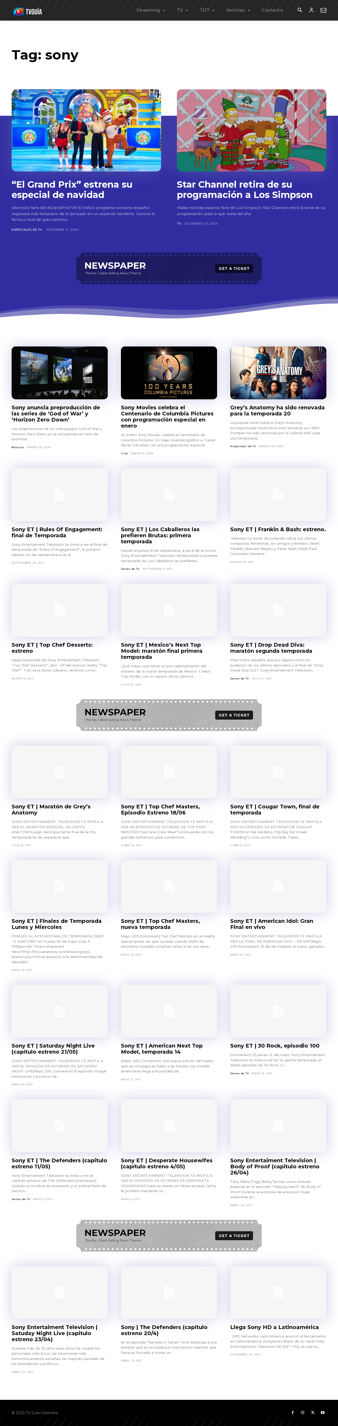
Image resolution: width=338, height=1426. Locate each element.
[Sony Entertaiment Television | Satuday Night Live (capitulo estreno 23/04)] (60, 1292)
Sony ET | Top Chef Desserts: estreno (52, 648)
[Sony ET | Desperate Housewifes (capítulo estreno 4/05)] (169, 1125)
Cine (124, 453)
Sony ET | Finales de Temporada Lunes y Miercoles (57, 924)
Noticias (18, 447)
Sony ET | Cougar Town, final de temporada (275, 809)
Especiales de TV (27, 230)
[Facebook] (292, 1412)
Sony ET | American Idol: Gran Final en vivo (271, 924)
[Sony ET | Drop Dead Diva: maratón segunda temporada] (278, 610)
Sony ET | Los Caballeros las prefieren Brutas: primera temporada (160, 535)
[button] (300, 10)
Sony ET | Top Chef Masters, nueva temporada (160, 924)
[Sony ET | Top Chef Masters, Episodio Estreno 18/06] (169, 772)
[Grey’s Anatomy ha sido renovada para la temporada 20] (278, 372)
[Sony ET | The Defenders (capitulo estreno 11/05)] (60, 1125)
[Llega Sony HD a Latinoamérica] (278, 1292)
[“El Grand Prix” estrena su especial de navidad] (86, 130)
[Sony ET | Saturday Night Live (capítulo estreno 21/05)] (60, 1011)
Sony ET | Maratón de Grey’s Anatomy (51, 809)
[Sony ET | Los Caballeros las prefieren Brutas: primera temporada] (169, 494)
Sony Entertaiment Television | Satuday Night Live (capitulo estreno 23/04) (54, 1333)
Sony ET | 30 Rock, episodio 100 (275, 1046)
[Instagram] (302, 1412)
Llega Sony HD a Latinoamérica (274, 1327)
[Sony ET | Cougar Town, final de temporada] (278, 772)
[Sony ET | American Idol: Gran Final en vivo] (278, 886)
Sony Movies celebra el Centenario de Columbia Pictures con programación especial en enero (167, 416)
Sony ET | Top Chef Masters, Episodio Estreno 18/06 (160, 809)
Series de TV (130, 569)
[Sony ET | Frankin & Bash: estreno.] (278, 494)
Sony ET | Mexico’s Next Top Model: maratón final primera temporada (162, 651)
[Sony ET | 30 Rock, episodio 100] (278, 1011)
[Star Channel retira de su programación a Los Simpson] (251, 130)
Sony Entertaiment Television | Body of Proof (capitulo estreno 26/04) (275, 1166)
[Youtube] (322, 1412)
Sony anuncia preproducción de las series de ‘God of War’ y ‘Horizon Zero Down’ (56, 413)
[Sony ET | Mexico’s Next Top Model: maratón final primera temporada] (169, 610)
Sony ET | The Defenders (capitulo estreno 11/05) (59, 1163)
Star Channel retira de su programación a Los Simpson (245, 189)
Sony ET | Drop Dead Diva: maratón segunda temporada (271, 648)
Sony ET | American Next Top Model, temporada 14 (162, 1049)
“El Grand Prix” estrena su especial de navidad (72, 189)
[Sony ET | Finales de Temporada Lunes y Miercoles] (60, 886)
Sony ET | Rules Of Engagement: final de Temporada (57, 532)
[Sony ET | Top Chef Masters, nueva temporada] (169, 886)
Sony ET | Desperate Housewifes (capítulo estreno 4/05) (167, 1163)
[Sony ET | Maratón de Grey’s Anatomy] (60, 772)
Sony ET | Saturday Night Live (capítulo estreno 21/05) (53, 1049)
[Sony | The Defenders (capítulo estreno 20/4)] (169, 1292)
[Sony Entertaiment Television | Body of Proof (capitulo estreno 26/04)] (278, 1125)
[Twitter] (312, 1412)
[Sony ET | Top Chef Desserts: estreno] (60, 610)
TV (179, 223)
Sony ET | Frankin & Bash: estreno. (278, 529)
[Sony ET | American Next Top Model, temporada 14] (169, 1011)
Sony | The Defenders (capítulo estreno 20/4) (164, 1330)
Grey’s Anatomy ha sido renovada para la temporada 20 (277, 410)
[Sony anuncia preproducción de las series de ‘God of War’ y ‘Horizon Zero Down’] (60, 372)
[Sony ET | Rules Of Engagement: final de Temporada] (60, 494)
